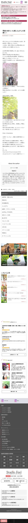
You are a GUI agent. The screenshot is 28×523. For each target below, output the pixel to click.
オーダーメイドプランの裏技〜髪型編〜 (16, 292)
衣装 (3, 419)
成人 (18, 400)
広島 (24, 466)
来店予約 (7, 481)
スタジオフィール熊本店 (6, 410)
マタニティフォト (5, 445)
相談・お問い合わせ (20, 481)
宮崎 (4, 466)
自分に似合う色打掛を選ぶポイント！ (15, 281)
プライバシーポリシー (14, 509)
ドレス (4, 206)
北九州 (11, 456)
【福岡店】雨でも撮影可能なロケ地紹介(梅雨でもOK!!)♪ (17, 299)
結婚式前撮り (4, 414)
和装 (4, 200)
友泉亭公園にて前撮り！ (20, 191)
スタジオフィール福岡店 (6, 408)
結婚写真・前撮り (7, 197)
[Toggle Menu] (26, 2)
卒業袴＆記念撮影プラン (6, 441)
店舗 (2, 405)
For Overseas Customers (6, 425)
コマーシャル (5, 230)
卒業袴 (4, 233)
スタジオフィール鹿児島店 (6, 412)
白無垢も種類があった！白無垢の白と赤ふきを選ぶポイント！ (16, 276)
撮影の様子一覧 (14, 391)
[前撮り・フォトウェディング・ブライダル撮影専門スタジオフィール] (7, 2)
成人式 (4, 218)
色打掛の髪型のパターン (12, 287)
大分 (24, 462)
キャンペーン (4, 428)
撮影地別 (3, 417)
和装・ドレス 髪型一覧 (6, 423)
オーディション (6, 236)
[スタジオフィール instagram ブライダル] (21, 2)
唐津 (23, 459)
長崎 (4, 462)
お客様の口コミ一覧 (14, 354)
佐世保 (11, 462)
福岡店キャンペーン (5, 430)
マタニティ (5, 221)
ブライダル (6, 400)
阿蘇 (4, 459)
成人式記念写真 (4, 439)
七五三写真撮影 (4, 443)
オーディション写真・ (11, 449)
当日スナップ (6, 215)
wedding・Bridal (7, 212)
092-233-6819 (14, 487)
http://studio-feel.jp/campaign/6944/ (12, 152)
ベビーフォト (8, 447)
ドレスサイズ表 (4, 421)
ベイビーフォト (6, 224)
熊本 (24, 456)
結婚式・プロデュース (8, 209)
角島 (17, 465)
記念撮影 (3, 437)
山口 (11, 466)
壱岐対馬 (17, 462)
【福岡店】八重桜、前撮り (8, 189)
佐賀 (17, 459)
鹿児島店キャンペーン (6, 434)
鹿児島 (10, 459)
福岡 (4, 456)
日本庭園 (5, 203)
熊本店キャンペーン (5, 432)
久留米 (17, 456)
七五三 (4, 227)
